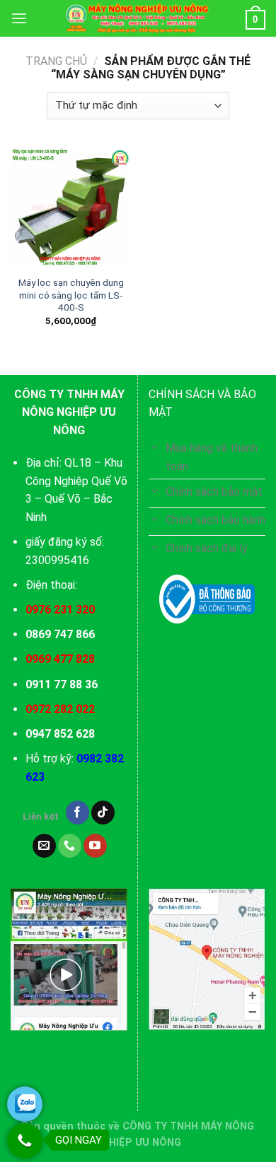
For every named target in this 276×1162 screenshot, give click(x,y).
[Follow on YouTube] (95, 846)
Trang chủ (56, 61)
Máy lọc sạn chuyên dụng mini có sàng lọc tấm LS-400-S (71, 295)
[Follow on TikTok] (103, 813)
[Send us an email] (44, 846)
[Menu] (19, 18)
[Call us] (69, 846)
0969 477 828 (60, 659)
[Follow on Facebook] (77, 813)
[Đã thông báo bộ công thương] (207, 599)
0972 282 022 (60, 709)
